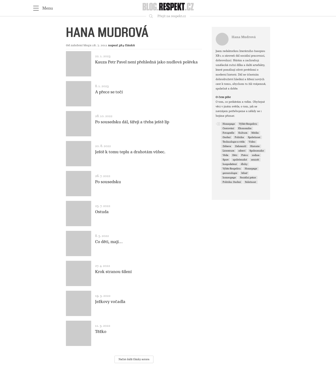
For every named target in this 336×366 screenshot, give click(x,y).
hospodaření (230, 164)
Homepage (229, 123)
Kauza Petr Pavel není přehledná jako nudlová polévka (146, 62)
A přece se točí (109, 92)
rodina (255, 155)
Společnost (254, 137)
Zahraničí (240, 146)
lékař (244, 173)
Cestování (228, 128)
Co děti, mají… (108, 241)
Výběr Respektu (248, 123)
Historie (255, 146)
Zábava (227, 146)
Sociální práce (248, 177)
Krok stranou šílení (113, 271)
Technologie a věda (234, 141)
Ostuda (102, 211)
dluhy (244, 164)
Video (252, 141)
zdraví (241, 150)
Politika (239, 137)
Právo (244, 155)
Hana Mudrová (244, 37)
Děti (234, 155)
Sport (226, 159)
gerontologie (230, 173)
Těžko (100, 331)
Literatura (228, 150)
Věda (225, 155)
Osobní (227, 137)
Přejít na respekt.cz (172, 16)
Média (255, 132)
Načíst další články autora (134, 359)
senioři (255, 159)
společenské (240, 159)
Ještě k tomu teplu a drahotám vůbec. (130, 151)
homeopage (229, 177)
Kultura (242, 132)
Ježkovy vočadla (110, 301)
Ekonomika (244, 128)
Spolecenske (256, 150)
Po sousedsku (108, 181)
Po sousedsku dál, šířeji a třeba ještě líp (132, 121)
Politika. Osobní (232, 182)
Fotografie (228, 132)
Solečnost (250, 182)
